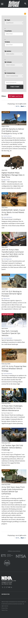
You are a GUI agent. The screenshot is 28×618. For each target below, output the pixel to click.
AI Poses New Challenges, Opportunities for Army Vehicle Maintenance (12, 408)
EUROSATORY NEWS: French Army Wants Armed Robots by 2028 (13, 212)
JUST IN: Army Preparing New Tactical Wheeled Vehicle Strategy (14, 368)
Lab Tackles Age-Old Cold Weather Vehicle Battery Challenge (12, 447)
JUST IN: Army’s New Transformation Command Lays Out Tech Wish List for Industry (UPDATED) (13, 253)
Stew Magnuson (7, 259)
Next (22, 106)
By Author (8, 51)
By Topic (7, 20)
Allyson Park (6, 180)
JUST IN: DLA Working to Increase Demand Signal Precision (12, 293)
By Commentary (10, 73)
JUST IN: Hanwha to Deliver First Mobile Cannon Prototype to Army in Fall (13, 131)
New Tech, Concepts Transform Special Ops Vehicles (11, 333)
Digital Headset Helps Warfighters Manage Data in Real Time (13, 175)
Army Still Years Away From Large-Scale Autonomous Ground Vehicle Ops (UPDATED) (13, 490)
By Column (8, 62)
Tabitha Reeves (7, 136)
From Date (8, 31)
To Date (7, 42)
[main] (14, 276)
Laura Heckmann (7, 217)
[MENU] (2, 3)
